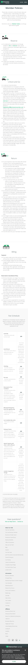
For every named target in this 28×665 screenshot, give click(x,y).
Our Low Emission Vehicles (11, 532)
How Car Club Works (9, 530)
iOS (10, 45)
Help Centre (8, 598)
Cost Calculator (8, 583)
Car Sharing (7, 559)
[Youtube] (19, 640)
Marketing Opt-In (9, 585)
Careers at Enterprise (10, 562)
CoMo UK (7, 618)
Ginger (6, 636)
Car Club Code (8, 552)
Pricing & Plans (8, 578)
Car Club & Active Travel (10, 567)
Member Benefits (9, 540)
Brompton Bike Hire (9, 621)
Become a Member (9, 575)
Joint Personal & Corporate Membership (14, 554)
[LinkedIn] (16, 640)
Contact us (20, 521)
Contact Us (7, 603)
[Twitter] (13, 640)
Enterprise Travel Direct (10, 537)
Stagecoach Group (9, 623)
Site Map (7, 595)
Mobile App (7, 593)
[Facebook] (9, 640)
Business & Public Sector (11, 535)
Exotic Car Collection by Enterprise (13, 616)
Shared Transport (9, 557)
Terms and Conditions (10, 590)
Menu (25, 2)
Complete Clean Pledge (10, 564)
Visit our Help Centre (10, 521)
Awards (7, 549)
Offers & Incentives (9, 542)
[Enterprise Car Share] (14, 647)
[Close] (25, 650)
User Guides (8, 600)
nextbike (7, 631)
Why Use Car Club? (9, 545)
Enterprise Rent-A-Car (10, 611)
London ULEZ (8, 569)
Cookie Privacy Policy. (20, 658)
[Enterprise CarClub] (5, 2)
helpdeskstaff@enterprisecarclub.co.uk (13, 107)
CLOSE (14, 661)
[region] (14, 656)
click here (5, 101)
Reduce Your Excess (9, 588)
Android (15, 45)
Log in (21, 2)
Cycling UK (7, 628)
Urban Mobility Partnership (11, 626)
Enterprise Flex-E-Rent (10, 613)
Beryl (6, 633)
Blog (6, 547)
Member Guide (16, 24)
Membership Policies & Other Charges (13, 580)
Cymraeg (7, 605)
